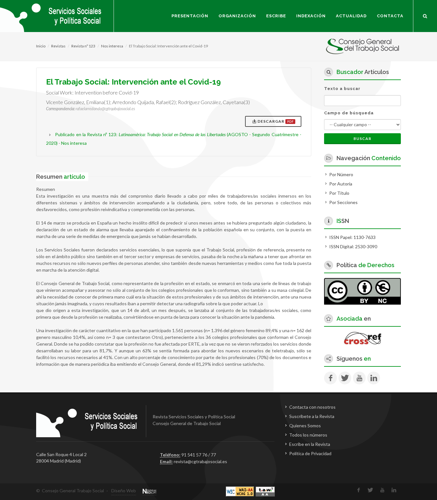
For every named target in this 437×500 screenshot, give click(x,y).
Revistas (58, 46)
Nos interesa (112, 46)
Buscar (362, 138)
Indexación (311, 15)
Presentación (189, 15)
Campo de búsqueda (349, 113)
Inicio (40, 46)
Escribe (276, 15)
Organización (237, 15)
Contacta (390, 15)
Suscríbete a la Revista (311, 416)
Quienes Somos (305, 425)
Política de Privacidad (310, 453)
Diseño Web (123, 490)
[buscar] (425, 15)
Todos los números (308, 435)
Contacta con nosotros (312, 407)
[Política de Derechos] (362, 290)
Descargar (275, 121)
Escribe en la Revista (309, 444)
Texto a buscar (342, 88)
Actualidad (351, 15)
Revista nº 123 (83, 46)
